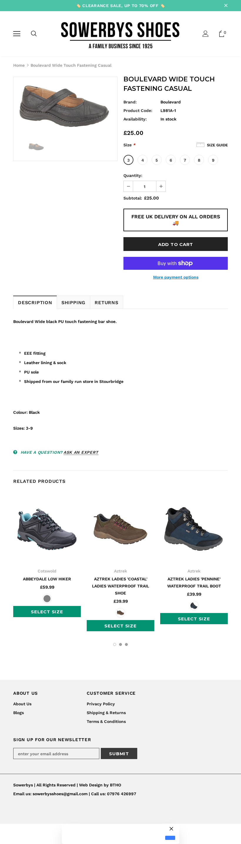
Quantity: (132, 175)
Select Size (47, 611)
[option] (65, 106)
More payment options (175, 277)
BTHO (115, 785)
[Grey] (47, 598)
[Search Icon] (34, 34)
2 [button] (120, 644)
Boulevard (170, 102)
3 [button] (126, 644)
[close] (226, 6)
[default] (170, 838)
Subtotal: (132, 198)
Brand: (130, 102)
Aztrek (120, 571)
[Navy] (194, 605)
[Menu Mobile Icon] (16, 33)
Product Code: (137, 110)
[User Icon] (205, 34)
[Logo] (121, 33)
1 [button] (114, 644)
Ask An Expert (80, 452)
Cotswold (47, 571)
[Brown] (120, 612)
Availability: (135, 119)
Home (19, 65)
